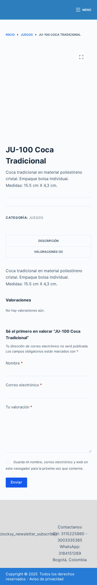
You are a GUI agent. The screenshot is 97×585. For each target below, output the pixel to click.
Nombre (14, 363)
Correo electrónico (24, 385)
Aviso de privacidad (46, 579)
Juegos (36, 218)
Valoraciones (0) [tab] (48, 252)
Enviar (16, 482)
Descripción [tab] (48, 241)
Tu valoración (19, 407)
